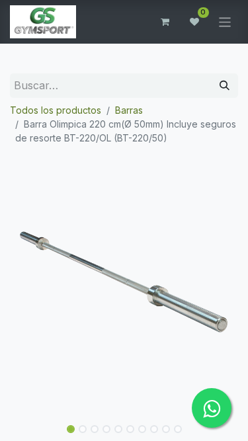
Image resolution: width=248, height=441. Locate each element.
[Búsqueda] (224, 85)
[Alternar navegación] (225, 21)
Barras (129, 110)
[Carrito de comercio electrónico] (165, 22)
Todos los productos (55, 110)
